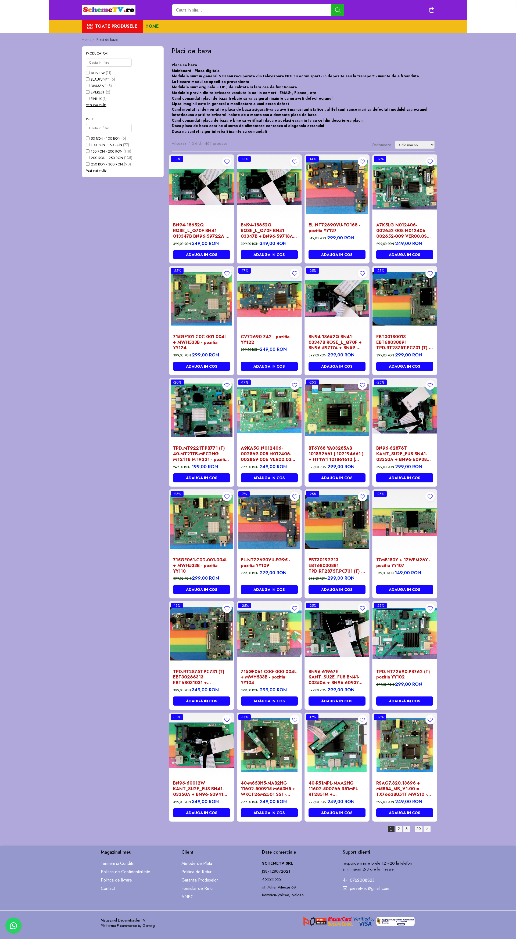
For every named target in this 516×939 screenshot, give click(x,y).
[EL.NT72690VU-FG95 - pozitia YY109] (269, 522)
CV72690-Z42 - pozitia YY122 (265, 339)
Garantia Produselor (199, 880)
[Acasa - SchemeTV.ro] (108, 10)
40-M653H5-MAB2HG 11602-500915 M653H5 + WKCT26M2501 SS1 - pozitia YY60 (268, 789)
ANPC (187, 897)
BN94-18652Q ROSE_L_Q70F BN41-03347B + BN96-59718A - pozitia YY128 (268, 230)
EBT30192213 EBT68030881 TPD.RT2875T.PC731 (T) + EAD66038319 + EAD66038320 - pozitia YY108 (336, 565)
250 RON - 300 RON (107, 164)
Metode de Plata (196, 863)
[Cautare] (337, 10)
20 (418, 828)
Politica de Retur (196, 872)
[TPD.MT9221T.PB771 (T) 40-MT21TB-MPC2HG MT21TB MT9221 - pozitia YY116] (201, 410)
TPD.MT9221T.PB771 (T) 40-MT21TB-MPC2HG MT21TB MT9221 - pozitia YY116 (200, 454)
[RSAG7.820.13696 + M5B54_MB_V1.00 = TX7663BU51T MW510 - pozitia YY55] (404, 745)
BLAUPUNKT (100, 79)
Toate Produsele (116, 26)
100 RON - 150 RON (106, 144)
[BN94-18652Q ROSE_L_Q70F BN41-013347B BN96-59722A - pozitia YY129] (201, 187)
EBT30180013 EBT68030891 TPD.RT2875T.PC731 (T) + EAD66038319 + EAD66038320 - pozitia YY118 (404, 342)
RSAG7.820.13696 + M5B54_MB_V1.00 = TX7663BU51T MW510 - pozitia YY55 (401, 789)
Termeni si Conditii (117, 863)
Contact (108, 888)
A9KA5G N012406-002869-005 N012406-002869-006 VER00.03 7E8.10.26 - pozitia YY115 (267, 454)
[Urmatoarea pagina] (427, 829)
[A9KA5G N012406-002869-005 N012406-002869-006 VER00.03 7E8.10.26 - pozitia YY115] (269, 410)
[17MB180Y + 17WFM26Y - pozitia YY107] (404, 522)
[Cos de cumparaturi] (432, 10)
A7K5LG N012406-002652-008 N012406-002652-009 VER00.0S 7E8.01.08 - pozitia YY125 (403, 230)
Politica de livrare (116, 880)
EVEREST (98, 92)
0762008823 (362, 880)
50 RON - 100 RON (105, 138)
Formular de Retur (197, 888)
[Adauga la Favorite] (227, 161)
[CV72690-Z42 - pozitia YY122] (269, 298)
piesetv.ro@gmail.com (369, 888)
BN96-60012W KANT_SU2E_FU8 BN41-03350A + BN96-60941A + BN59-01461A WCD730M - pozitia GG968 (200, 789)
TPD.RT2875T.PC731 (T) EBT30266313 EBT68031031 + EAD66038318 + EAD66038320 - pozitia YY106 (198, 677)
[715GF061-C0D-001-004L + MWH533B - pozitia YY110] (201, 522)
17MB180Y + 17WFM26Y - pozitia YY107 (403, 563)
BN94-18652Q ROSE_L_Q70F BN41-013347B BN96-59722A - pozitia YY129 (200, 230)
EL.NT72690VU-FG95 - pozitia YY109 (265, 563)
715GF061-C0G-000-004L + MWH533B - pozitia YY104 (269, 677)
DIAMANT (98, 85)
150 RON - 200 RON (107, 151)
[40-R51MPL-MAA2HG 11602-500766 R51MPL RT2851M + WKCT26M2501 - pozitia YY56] (337, 745)
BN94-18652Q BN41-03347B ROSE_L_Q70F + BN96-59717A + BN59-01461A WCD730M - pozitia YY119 (335, 342)
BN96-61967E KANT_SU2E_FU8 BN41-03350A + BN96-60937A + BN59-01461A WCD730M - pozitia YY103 (336, 677)
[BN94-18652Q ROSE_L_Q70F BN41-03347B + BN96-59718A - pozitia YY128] (269, 187)
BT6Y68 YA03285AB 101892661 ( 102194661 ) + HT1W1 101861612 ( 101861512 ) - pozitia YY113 (336, 454)
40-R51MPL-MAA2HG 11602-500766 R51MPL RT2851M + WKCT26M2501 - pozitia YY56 (334, 789)
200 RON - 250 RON (107, 157)
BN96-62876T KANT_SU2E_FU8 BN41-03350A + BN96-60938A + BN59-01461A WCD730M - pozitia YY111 (403, 454)
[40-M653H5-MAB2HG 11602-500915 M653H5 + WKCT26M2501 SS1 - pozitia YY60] (269, 745)
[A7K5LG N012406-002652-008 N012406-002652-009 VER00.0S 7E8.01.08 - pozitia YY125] (404, 187)
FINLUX (96, 98)
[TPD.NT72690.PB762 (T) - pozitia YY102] (404, 633)
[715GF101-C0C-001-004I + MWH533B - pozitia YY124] (201, 298)
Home (152, 26)
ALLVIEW (98, 72)
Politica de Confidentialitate (125, 872)
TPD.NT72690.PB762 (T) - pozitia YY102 (404, 674)
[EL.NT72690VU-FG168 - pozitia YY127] (337, 187)
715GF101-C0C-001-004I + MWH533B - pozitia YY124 (199, 342)
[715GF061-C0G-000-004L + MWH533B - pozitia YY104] (269, 633)
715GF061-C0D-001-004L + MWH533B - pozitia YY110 (200, 565)
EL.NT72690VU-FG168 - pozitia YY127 (334, 228)
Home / (88, 39)
